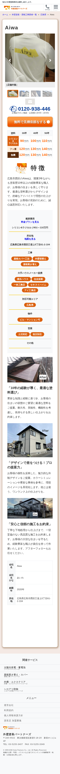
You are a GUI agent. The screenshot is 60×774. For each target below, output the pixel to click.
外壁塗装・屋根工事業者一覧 (24, 14)
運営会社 (9, 705)
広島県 (43, 14)
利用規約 (9, 710)
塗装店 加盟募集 (13, 720)
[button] (10, 57)
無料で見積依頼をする (30, 122)
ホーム (5, 14)
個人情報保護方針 (13, 715)
